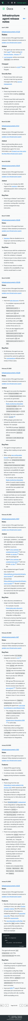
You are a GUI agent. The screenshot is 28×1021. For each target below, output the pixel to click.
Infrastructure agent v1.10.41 (11, 166)
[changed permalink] (9, 64)
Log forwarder (8, 57)
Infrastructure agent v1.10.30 (11, 282)
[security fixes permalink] (12, 74)
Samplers (7, 238)
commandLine (10, 358)
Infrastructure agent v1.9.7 (10, 637)
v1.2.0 (18, 67)
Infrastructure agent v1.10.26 (11, 373)
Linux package (14, 549)
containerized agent (12, 552)
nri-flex (13, 564)
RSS (24, 18)
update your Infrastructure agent (11, 42)
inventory (14, 186)
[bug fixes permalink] (9, 88)
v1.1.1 (18, 658)
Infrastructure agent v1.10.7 (10, 519)
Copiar (22, 946)
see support (9, 688)
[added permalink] (7, 46)
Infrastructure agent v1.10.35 (11, 220)
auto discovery (14, 300)
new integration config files (14, 921)
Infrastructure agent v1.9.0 (10, 749)
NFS (11, 988)
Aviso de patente (11, 1017)
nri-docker (14, 554)
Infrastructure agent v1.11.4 (10, 126)
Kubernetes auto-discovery (14, 608)
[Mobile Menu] (24, 9)
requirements (14, 918)
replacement (17, 802)
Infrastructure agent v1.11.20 (11, 32)
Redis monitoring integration (14, 404)
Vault (8, 52)
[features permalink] (9, 764)
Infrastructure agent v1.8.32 (11, 886)
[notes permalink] (8, 34)
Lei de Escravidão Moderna (18, 1017)
